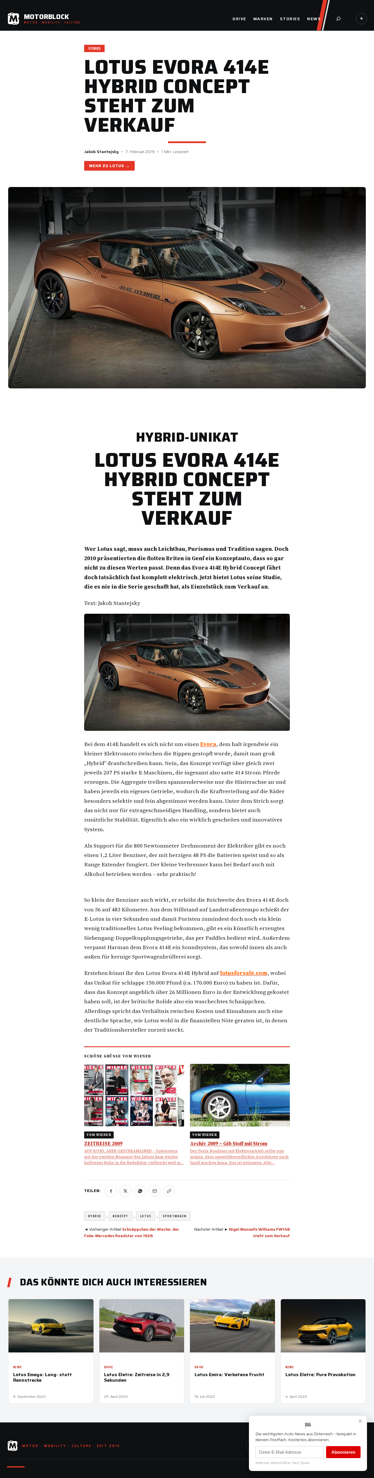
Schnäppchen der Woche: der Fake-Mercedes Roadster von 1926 (131, 1232)
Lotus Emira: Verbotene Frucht (229, 1374)
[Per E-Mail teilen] (154, 1191)
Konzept (120, 1216)
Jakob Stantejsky (101, 151)
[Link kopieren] (168, 1190)
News (17, 1367)
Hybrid (94, 1216)
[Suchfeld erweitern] (338, 18)
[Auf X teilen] (125, 1191)
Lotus (117, 166)
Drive (108, 1367)
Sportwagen (174, 1216)
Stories (94, 48)
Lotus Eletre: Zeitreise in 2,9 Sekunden (136, 1377)
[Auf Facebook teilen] (111, 1191)
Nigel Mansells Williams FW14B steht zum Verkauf (259, 1232)
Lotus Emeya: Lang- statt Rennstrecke (42, 1377)
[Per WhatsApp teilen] (140, 1191)
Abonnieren (343, 1452)
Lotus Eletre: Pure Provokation (320, 1374)
